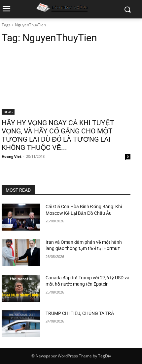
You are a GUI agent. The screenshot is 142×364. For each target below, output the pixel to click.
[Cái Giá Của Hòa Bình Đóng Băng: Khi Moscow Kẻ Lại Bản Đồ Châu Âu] (21, 217)
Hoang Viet (11, 156)
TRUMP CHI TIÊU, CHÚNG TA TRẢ (80, 313)
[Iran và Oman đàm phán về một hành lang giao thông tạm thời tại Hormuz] (21, 252)
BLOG (8, 111)
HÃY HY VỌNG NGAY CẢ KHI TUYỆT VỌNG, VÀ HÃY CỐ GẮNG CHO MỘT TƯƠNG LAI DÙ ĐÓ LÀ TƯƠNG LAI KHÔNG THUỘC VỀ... (58, 135)
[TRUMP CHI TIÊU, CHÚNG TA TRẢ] (21, 323)
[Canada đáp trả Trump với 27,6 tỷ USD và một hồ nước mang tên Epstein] (21, 288)
